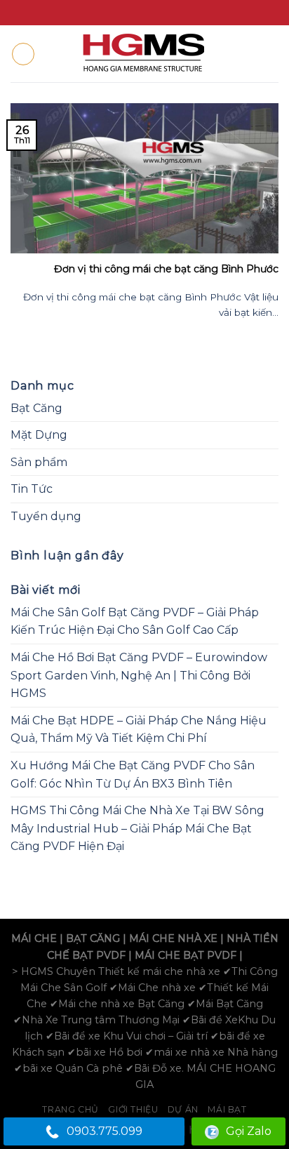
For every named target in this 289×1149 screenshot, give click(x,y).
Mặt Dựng (39, 434)
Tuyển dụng (46, 516)
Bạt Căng (36, 408)
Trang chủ (70, 1109)
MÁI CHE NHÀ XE (173, 938)
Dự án (183, 1109)
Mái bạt (227, 1109)
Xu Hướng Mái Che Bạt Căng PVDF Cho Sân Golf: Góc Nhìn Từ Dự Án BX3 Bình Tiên (133, 774)
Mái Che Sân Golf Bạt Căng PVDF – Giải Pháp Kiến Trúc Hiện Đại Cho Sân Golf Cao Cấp (135, 621)
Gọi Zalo (248, 1131)
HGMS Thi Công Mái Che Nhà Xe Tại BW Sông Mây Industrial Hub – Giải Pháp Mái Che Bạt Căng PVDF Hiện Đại (137, 828)
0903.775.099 (104, 1131)
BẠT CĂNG (93, 938)
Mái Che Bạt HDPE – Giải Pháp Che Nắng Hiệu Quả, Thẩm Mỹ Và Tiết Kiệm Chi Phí (139, 729)
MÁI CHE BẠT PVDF (185, 955)
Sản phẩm (39, 462)
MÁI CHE (34, 938)
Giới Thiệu (133, 1109)
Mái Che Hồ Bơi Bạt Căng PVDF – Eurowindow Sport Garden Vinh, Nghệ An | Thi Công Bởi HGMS (139, 675)
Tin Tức (32, 489)
